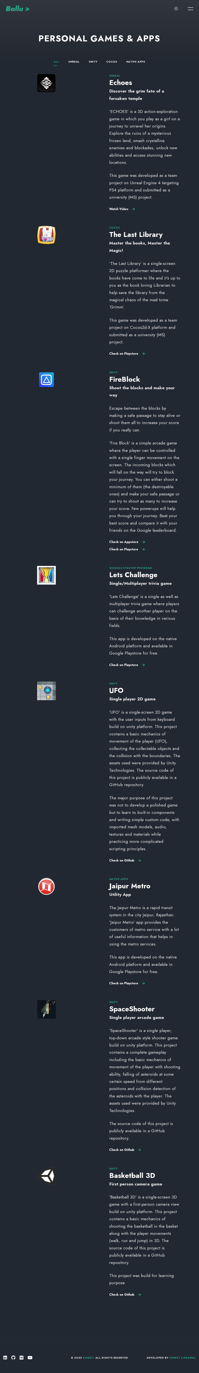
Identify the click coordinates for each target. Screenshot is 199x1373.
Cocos (111, 62)
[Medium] (21, 1357)
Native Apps (135, 62)
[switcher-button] (176, 9)
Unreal (74, 62)
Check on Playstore (123, 353)
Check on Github (121, 860)
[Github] (13, 1357)
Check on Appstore (123, 542)
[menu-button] (190, 9)
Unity (93, 62)
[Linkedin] (5, 1357)
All (56, 62)
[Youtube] (30, 1357)
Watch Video (118, 209)
